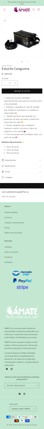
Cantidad (5, 78)
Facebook (8, 257)
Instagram (9, 262)
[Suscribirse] (36, 385)
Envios (7, 228)
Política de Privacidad (13, 233)
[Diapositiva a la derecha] (26, 61)
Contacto (8, 217)
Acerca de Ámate (11, 252)
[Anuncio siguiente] (39, 2)
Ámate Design (17, 425)
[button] (4, 9)
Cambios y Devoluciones (14, 223)
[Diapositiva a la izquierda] (17, 61)
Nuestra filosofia (11, 212)
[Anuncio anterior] (4, 2)
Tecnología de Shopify (29, 425)
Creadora (8, 247)
